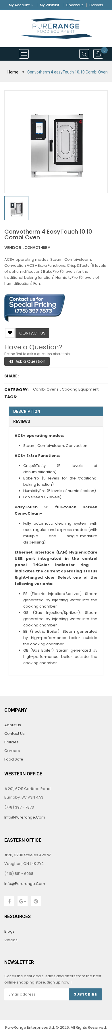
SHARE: (11, 376)
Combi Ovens (46, 389)
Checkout (74, 5)
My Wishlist (49, 5)
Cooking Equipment (80, 389)
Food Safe (13, 759)
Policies (11, 742)
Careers (96, 5)
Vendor (12, 247)
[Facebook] (9, 901)
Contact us (32, 333)
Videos (11, 940)
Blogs (9, 931)
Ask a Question (29, 361)
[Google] (23, 901)
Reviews (21, 421)
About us (12, 725)
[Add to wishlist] (10, 333)
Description (26, 411)
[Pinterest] (36, 901)
